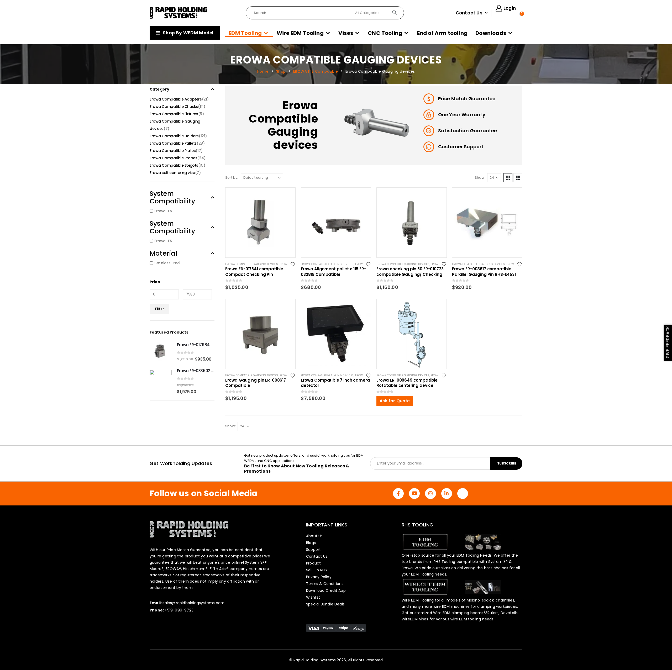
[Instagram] (430, 493)
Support (313, 549)
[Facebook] (398, 493)
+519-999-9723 (179, 610)
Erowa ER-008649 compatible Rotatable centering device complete (407, 383)
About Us (314, 536)
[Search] (395, 13)
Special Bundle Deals (325, 604)
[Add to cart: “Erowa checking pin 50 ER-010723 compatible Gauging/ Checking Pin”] (438, 196)
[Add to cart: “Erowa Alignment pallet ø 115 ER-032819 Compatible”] (362, 196)
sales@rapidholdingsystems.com (193, 602)
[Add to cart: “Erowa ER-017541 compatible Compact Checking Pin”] (286, 196)
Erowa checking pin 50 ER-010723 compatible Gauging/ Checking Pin (409, 271)
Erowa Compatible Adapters (176, 99)
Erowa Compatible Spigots (174, 165)
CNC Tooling (385, 33)
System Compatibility (172, 197)
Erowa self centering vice (172, 172)
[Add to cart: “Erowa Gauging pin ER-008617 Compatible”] (286, 307)
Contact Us (469, 13)
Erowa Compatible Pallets (173, 143)
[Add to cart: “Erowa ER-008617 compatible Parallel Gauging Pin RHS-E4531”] (513, 196)
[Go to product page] (161, 352)
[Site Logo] (179, 12)
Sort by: (231, 177)
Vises (345, 33)
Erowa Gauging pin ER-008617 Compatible (255, 383)
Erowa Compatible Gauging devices (251, 264)
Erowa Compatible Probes (173, 158)
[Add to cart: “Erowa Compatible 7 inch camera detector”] (362, 307)
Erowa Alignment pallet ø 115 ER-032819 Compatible (333, 271)
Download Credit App (326, 590)
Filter (159, 309)
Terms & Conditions (325, 583)
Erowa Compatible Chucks (174, 106)
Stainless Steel (167, 263)
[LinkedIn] (446, 493)
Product (313, 563)
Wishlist (313, 597)
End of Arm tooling (442, 33)
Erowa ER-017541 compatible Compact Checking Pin (254, 271)
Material (163, 253)
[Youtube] (414, 493)
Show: (480, 177)
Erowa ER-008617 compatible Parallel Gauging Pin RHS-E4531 (484, 271)
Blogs (311, 542)
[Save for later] (293, 264)
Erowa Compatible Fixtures (174, 114)
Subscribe (506, 463)
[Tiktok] (462, 493)
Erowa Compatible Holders (174, 136)
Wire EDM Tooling (300, 33)
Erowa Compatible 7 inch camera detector (335, 383)
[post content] (260, 222)
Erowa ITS (163, 211)
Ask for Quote (395, 401)
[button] (507, 177)
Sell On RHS (316, 570)
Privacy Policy (319, 576)
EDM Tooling (245, 33)
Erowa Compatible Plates (173, 150)
